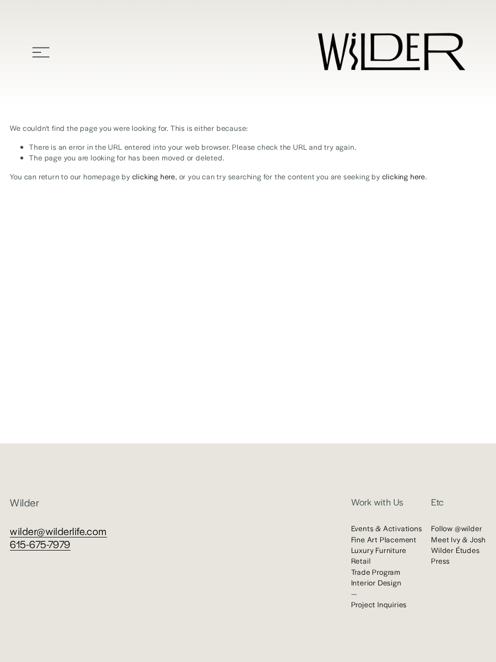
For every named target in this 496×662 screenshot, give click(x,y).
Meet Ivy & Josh (458, 539)
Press (440, 560)
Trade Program (376, 572)
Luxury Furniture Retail (378, 555)
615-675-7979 (40, 544)
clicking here (153, 176)
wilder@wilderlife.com (58, 530)
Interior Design (376, 582)
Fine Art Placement (384, 539)
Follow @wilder (456, 528)
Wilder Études (455, 550)
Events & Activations (386, 528)
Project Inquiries (379, 604)
